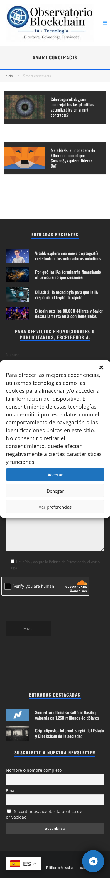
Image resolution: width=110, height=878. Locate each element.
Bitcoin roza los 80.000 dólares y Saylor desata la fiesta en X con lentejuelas (69, 313)
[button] (101, 368)
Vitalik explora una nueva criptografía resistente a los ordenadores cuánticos (68, 255)
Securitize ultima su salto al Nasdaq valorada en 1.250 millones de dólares (67, 715)
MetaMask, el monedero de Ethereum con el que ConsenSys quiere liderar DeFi (73, 158)
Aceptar (55, 474)
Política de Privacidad (60, 867)
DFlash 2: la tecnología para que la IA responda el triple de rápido (66, 294)
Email (11, 790)
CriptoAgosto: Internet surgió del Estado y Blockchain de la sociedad (69, 733)
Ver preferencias (55, 507)
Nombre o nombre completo (34, 770)
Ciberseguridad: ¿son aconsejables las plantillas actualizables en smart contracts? (72, 107)
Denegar (55, 490)
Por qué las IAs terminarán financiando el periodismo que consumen (68, 274)
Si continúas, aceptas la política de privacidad (44, 814)
